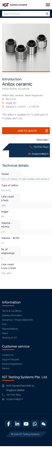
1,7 (2, 243)
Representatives (10, 328)
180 (3, 273)
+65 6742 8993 (41, 146)
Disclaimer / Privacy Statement (17, 320)
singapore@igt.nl (40, 153)
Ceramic (6, 190)
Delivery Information (12, 315)
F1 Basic (13, 179)
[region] (26, 440)
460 (3, 205)
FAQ (4, 324)
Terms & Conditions (12, 311)
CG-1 (4, 179)
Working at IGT (9, 337)
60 (2, 216)
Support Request (10, 359)
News (5, 333)
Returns (6, 368)
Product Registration (12, 364)
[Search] (47, 14)
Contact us (7, 355)
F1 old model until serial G (34, 179)
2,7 (2, 231)
